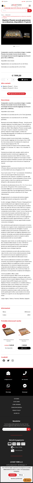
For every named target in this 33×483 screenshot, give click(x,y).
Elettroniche (7, 15)
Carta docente (18, 450)
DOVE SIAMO (16, 401)
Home (2, 15)
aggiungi (25, 79)
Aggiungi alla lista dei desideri (17, 93)
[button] (30, 34)
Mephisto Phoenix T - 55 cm (10, 86)
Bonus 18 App (18, 447)
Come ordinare (16, 404)
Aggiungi (25, 348)
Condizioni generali (16, 407)
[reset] (26, 11)
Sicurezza (16, 413)
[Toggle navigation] (30, 5)
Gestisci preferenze (16, 478)
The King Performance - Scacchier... (24, 340)
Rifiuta (21, 475)
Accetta (12, 475)
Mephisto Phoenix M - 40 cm (10, 88)
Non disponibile (9, 348)
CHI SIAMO (16, 398)
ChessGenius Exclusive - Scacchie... (9, 340)
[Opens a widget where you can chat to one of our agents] (27, 480)
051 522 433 (29, 1)
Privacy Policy (17, 410)
